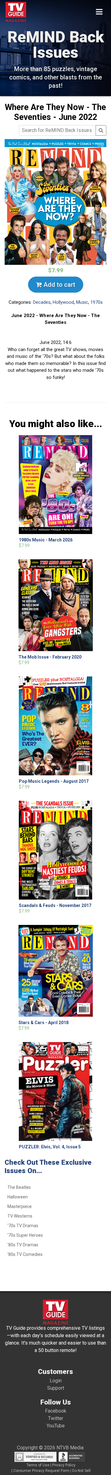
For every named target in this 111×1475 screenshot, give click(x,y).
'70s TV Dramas (22, 1225)
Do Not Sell (81, 1471)
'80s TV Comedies (25, 1254)
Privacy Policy (64, 1465)
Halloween (17, 1196)
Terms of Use (38, 1465)
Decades (42, 302)
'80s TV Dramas (22, 1244)
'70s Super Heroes (25, 1235)
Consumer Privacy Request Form (41, 1471)
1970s (96, 302)
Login (56, 1381)
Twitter (55, 1418)
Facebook (55, 1411)
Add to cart (58, 284)
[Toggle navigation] (99, 12)
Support (55, 1388)
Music (82, 302)
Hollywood (63, 302)
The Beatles (19, 1187)
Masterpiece (19, 1206)
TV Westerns (19, 1216)
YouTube (56, 1426)
